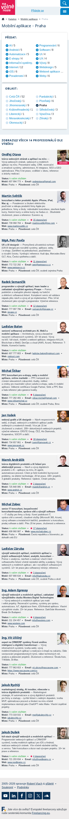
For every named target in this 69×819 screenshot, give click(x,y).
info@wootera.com (41, 620)
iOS (11, 71)
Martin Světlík (12, 196)
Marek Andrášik (13, 460)
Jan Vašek (9, 415)
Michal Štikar (11, 371)
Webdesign (46, 67)
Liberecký (15, 114)
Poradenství (16, 76)
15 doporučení (40, 220)
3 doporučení (39, 572)
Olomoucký (16, 122)
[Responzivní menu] (64, 11)
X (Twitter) (38, 795)
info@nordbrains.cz (41, 759)
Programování (47, 45)
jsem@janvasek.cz (41, 442)
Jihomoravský (17, 105)
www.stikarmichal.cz (17, 401)
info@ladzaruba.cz (41, 576)
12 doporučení (40, 306)
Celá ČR (14, 96)
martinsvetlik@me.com (43, 223)
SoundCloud (46, 795)
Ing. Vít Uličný (12, 638)
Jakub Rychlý (11, 685)
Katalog (12, 19)
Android (14, 49)
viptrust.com (14, 356)
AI (10, 45)
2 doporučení (39, 484)
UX (41, 58)
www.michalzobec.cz (41, 531)
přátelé (50, 783)
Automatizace (17, 54)
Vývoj (42, 62)
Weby (42, 76)
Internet (13, 67)
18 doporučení (40, 439)
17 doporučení (40, 528)
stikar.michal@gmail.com (44, 398)
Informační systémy (20, 62)
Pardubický (46, 96)
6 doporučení (39, 395)
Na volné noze (3, 19)
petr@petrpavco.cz (41, 264)
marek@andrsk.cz (41, 487)
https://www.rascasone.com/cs (22, 670)
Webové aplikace (49, 71)
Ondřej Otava (11, 154)
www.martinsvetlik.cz (18, 226)
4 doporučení (39, 617)
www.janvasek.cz (16, 445)
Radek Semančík (13, 282)
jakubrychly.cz (14, 718)
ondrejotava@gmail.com (44, 181)
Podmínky (23, 787)
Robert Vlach (34, 783)
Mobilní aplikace (29, 19)
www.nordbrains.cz (17, 762)
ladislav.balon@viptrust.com (46, 353)
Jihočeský (15, 101)
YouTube (5, 795)
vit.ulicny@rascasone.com (45, 667)
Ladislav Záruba (13, 549)
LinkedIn (13, 795)
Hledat (64, 3)
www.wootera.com (16, 623)
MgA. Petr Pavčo (13, 240)
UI (40, 54)
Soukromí (7, 787)
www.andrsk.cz (15, 490)
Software (44, 49)
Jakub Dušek (10, 732)
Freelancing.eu (5, 809)
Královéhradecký (19, 109)
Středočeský (46, 109)
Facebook (22, 795)
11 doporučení (40, 261)
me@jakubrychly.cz (41, 715)
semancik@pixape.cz (42, 309)
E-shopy (14, 58)
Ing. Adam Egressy (15, 590)
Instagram (30, 795)
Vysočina (44, 114)
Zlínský (43, 118)
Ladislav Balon (12, 326)
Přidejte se (37, 10)
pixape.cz (12, 312)
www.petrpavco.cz (16, 267)
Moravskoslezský (19, 118)
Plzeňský (44, 101)
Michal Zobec (11, 504)
